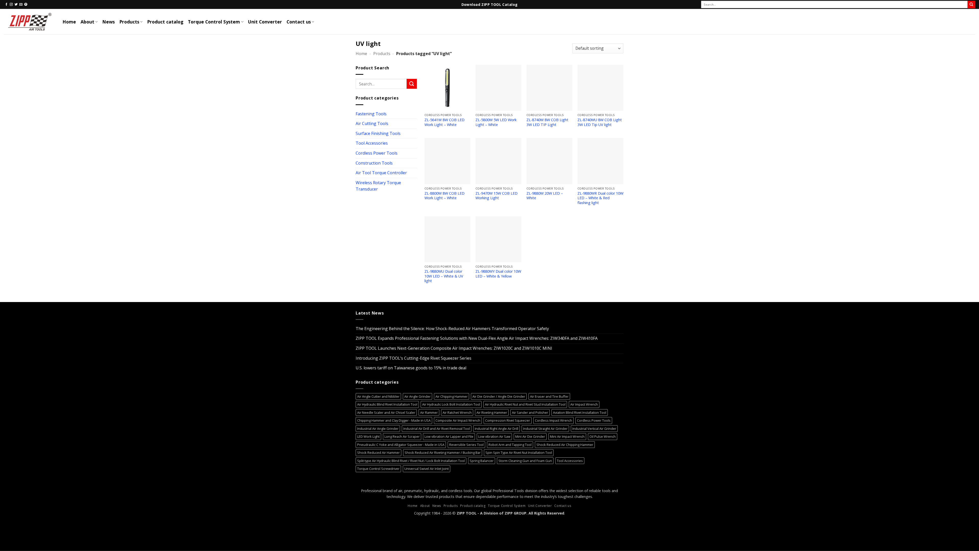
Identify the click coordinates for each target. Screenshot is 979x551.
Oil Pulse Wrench (602, 436)
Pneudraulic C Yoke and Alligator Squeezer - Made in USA (400, 444)
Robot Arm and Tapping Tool (510, 444)
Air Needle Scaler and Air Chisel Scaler (386, 412)
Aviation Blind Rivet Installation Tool (579, 412)
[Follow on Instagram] (11, 4)
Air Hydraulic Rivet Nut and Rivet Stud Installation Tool (525, 404)
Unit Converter (265, 22)
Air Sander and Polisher (530, 412)
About (87, 22)
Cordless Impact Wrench (553, 420)
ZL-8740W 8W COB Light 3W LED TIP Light (547, 122)
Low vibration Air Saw (494, 436)
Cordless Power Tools (376, 153)
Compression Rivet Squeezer (507, 420)
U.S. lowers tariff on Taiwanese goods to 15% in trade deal (411, 368)
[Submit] (971, 4)
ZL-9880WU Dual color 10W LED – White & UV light (443, 276)
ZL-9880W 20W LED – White (544, 196)
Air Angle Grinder (417, 396)
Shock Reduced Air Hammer (378, 452)
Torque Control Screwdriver (378, 468)
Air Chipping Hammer (451, 396)
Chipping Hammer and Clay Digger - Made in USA (394, 420)
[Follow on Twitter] (16, 4)
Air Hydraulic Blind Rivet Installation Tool (387, 404)
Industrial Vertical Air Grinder (594, 428)
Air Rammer (429, 412)
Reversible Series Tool (466, 444)
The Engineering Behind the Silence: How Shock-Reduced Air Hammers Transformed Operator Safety (452, 328)
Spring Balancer (482, 460)
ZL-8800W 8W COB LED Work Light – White (444, 196)
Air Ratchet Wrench (457, 412)
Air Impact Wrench (584, 404)
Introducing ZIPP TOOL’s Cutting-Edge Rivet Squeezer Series (413, 358)
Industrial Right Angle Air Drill (496, 428)
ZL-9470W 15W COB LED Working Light (496, 196)
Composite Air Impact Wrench (457, 420)
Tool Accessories (372, 143)
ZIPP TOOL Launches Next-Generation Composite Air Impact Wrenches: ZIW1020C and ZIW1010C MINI (454, 348)
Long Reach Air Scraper (402, 436)
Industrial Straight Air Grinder (545, 428)
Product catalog (165, 22)
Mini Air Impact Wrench (567, 436)
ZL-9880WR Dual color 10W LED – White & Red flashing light (600, 198)
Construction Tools (374, 163)
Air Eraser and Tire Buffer (549, 396)
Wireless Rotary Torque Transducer (378, 186)
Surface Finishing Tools (378, 133)
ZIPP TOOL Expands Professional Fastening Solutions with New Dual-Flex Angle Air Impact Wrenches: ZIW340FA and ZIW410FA (477, 338)
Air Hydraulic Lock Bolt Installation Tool (451, 404)
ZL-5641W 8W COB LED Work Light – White (444, 122)
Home (69, 22)
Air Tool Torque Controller (381, 173)
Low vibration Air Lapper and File (448, 436)
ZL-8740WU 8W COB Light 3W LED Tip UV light (599, 122)
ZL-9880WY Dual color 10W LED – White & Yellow (498, 274)
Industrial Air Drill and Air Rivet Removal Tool (436, 428)
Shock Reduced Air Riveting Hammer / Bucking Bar (443, 452)
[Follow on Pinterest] (25, 4)
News (108, 22)
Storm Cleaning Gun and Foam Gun (525, 460)
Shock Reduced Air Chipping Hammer (564, 444)
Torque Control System (214, 22)
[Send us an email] (20, 4)
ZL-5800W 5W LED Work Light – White (496, 122)
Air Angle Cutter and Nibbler (378, 396)
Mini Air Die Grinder (530, 436)
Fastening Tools (371, 113)
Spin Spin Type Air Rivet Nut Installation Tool (518, 452)
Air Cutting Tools (372, 123)
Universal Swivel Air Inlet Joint (426, 468)
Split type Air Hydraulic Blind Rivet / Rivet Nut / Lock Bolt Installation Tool (411, 460)
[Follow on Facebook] (6, 4)
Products (129, 22)
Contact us (299, 22)
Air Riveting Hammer (491, 412)
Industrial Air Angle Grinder (377, 428)
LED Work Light (368, 436)
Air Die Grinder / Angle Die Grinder (498, 396)
